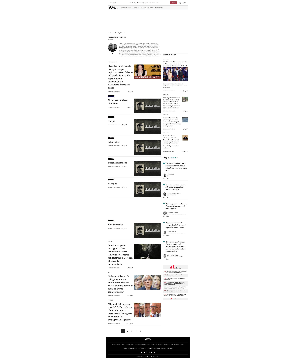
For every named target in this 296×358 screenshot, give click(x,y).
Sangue (111, 121)
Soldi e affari (114, 141)
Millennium (139, 2)
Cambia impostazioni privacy (142, 344)
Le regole (112, 183)
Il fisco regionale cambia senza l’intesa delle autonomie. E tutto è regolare (177, 206)
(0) (132, 107)
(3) (168, 178)
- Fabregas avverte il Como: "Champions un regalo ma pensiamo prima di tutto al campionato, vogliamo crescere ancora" (174, 283)
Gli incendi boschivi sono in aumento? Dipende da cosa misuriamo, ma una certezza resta (176, 166)
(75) (132, 295)
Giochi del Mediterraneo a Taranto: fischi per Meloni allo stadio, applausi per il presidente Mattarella (175, 64)
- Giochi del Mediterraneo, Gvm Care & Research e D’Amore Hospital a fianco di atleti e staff (175, 272)
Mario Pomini (171, 231)
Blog (135, 2)
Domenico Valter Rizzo (174, 193)
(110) (132, 323)
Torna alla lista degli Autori (117, 33)
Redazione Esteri (168, 151)
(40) (168, 235)
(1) (132, 91)
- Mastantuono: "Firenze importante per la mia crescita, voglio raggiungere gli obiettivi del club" (175, 288)
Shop (150, 2)
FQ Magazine (145, 2)
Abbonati (173, 2)
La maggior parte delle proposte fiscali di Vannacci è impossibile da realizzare (176, 225)
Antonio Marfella (173, 255)
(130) (187, 151)
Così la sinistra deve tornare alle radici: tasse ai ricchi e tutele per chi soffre (176, 186)
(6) (168, 197)
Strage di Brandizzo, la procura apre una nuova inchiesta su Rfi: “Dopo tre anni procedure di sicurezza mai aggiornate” (171, 122)
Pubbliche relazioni (117, 162)
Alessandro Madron (114, 91)
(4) (187, 111)
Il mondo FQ (154, 2)
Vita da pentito (115, 224)
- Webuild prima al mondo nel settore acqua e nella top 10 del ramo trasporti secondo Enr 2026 (175, 295)
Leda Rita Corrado (172, 212)
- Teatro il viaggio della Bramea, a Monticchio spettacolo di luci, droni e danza (174, 275)
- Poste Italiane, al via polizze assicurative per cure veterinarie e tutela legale (175, 291)
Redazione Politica (169, 91)
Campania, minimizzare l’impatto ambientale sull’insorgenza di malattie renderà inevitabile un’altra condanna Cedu (176, 246)
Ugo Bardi (170, 174)
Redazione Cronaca (169, 111)
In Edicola (131, 2)
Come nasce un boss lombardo (117, 101)
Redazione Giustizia (169, 129)
